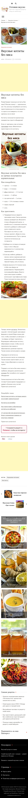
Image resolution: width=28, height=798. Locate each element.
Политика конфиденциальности (14, 778)
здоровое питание (13, 477)
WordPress (14, 793)
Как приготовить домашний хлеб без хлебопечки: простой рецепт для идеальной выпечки (14, 717)
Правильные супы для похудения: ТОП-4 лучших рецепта (14, 545)
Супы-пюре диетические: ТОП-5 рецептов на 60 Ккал (14, 615)
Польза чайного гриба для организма (14, 654)
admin (2, 59)
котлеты (14, 329)
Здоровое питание (6, 47)
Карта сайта (7, 771)
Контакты (6, 775)
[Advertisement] (14, 78)
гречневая (4, 126)
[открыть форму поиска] (15, 3)
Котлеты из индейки (8, 403)
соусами (4, 373)
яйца (6, 192)
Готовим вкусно (17, 7)
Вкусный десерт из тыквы (9, 749)
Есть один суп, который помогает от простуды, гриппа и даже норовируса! (14, 520)
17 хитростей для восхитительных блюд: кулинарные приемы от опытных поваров (13, 415)
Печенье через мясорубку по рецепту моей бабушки (12, 723)
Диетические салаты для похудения (14, 683)
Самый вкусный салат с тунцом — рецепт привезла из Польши (14, 755)
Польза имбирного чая (14, 585)
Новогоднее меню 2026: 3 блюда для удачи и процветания (14, 705)
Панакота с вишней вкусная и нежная (12, 760)
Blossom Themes (16, 791)
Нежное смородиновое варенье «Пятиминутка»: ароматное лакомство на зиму (13, 698)
